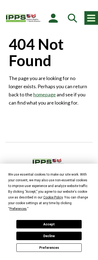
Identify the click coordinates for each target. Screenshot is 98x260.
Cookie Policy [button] (53, 197)
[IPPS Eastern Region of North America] (23, 18)
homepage (44, 94)
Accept (49, 224)
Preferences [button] (18, 209)
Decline (49, 236)
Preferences (49, 248)
